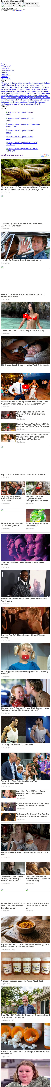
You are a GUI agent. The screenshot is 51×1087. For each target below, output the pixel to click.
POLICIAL (6, 66)
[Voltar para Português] (11, 3)
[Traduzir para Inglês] (30, 3)
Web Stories (6, 79)
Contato (4, 77)
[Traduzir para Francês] (30, 6)
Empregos (5, 68)
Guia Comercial (7, 70)
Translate (18, 10)
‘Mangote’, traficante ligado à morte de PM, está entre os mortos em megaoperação (24, 90)
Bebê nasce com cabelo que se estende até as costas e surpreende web (23, 103)
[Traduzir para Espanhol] (11, 6)
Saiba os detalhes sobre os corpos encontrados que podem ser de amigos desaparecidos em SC (25, 96)
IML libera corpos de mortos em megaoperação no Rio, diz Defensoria (24, 92)
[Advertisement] (25, 37)
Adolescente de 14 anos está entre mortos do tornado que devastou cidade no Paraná (25, 101)
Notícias (4, 72)
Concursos (5, 75)
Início (3, 64)
